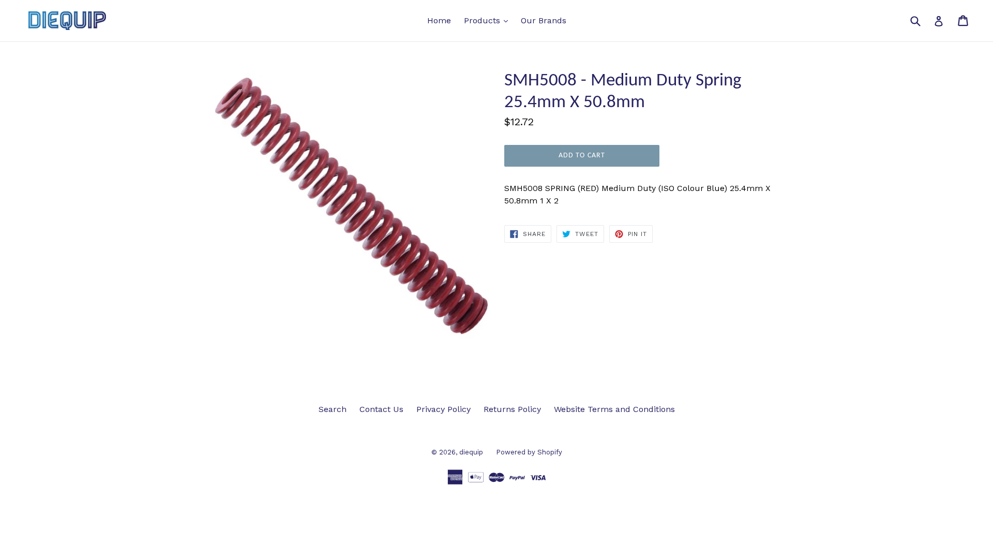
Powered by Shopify (529, 452)
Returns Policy (512, 409)
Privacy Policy (443, 409)
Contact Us (381, 409)
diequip (471, 452)
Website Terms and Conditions (614, 409)
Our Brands (543, 20)
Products (488, 20)
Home (439, 20)
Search (333, 409)
